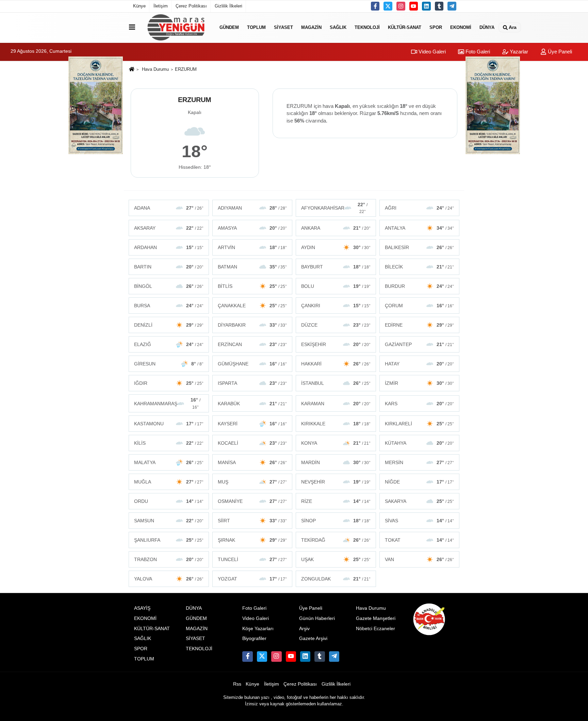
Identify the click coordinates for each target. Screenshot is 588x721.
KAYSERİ (252, 423)
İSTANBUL (336, 383)
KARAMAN (336, 403)
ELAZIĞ (168, 344)
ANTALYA (419, 228)
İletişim (160, 6)
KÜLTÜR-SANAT (404, 27)
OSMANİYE (252, 501)
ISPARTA (252, 383)
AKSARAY (168, 228)
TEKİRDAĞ (336, 540)
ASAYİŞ (142, 608)
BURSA (168, 305)
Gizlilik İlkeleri (228, 6)
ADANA (168, 208)
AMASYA (252, 228)
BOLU (336, 286)
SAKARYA (419, 501)
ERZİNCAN (252, 344)
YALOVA (168, 578)
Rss (237, 684)
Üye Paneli (559, 51)
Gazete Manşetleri (375, 618)
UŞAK (336, 559)
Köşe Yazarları (258, 628)
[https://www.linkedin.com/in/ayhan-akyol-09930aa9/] (426, 6)
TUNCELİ (252, 559)
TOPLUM (256, 27)
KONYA (336, 443)
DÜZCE (336, 325)
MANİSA (252, 462)
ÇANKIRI (336, 305)
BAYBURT (336, 266)
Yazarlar (518, 51)
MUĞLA (168, 482)
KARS (419, 403)
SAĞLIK (338, 27)
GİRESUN (168, 363)
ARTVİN (252, 247)
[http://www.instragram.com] (400, 6)
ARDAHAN (168, 247)
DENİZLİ (168, 325)
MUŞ (252, 482)
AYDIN (336, 247)
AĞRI (419, 208)
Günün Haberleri (317, 618)
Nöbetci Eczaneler (375, 628)
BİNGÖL (168, 286)
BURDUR (419, 286)
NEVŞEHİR (336, 482)
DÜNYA (486, 27)
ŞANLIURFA (168, 540)
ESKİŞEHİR (336, 344)
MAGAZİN (311, 27)
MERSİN (419, 462)
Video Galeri (431, 51)
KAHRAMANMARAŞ (167, 403)
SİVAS (419, 520)
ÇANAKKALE (252, 305)
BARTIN (168, 266)
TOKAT (419, 540)
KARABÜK (252, 403)
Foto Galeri (477, 51)
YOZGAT (252, 578)
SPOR (435, 27)
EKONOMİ (460, 27)
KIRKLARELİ (419, 423)
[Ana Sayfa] (131, 69)
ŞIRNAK (252, 540)
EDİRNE (419, 325)
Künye (139, 6)
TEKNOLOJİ (367, 27)
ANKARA (336, 228)
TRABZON (168, 559)
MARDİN (336, 462)
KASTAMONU (168, 423)
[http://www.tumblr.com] (439, 6)
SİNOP (336, 520)
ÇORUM (419, 305)
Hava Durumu (155, 69)
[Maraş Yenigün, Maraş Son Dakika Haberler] (176, 27)
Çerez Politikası (191, 6)
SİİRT (252, 520)
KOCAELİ (252, 443)
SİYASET (283, 27)
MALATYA (168, 462)
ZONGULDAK (336, 578)
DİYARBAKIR (252, 325)
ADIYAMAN (252, 208)
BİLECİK (419, 266)
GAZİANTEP (419, 344)
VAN (419, 559)
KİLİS (168, 443)
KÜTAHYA (419, 443)
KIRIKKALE (336, 423)
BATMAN (252, 266)
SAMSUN (168, 520)
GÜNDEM (229, 27)
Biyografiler (254, 638)
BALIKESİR (419, 247)
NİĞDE (419, 482)
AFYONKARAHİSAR (334, 208)
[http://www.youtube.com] (413, 6)
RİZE (336, 501)
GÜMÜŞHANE (252, 363)
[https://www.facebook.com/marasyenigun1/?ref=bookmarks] (375, 6)
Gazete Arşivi (313, 638)
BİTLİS (252, 286)
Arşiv (304, 628)
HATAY (419, 363)
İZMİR (419, 383)
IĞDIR (168, 383)
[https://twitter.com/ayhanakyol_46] (387, 6)
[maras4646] (451, 6)
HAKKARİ (336, 363)
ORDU (168, 501)
